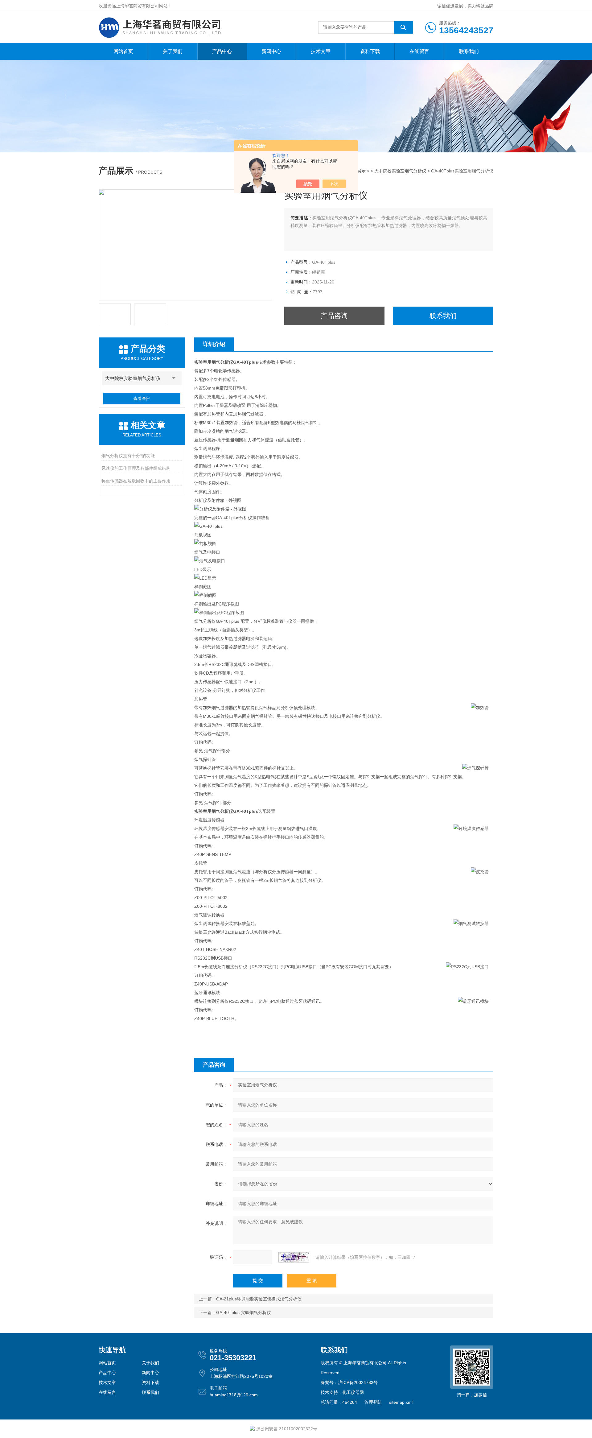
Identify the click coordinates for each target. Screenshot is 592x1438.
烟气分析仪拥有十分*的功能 (128, 455)
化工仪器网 (353, 1392)
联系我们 (469, 51)
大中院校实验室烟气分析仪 (400, 170)
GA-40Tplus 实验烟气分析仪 (243, 1312)
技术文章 (321, 51)
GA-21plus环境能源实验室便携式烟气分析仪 (259, 1298)
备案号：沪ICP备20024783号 (349, 1382)
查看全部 (141, 398)
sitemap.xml (401, 1402)
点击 (174, 378)
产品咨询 (334, 316)
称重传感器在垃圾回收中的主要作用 (136, 480)
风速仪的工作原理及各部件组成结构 (136, 468)
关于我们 (173, 51)
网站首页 (123, 51)
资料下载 (370, 51)
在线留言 (419, 51)
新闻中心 (271, 51)
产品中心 (222, 51)
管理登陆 (373, 1402)
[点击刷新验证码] (293, 1257)
